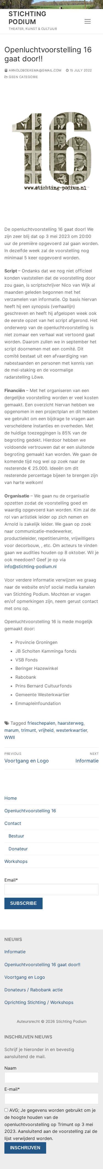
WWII (9, 737)
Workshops (15, 861)
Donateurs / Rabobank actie (33, 989)
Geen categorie (23, 77)
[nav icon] (87, 21)
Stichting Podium (27, 18)
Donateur (18, 848)
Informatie (15, 951)
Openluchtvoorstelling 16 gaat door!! (42, 964)
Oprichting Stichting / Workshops (38, 1002)
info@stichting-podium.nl (30, 566)
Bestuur (16, 836)
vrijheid (46, 730)
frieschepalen (41, 723)
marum (11, 730)
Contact (12, 823)
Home (10, 798)
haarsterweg (70, 723)
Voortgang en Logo (24, 977)
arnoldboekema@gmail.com (35, 70)
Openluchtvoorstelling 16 (30, 810)
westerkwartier (71, 730)
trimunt (28, 730)
